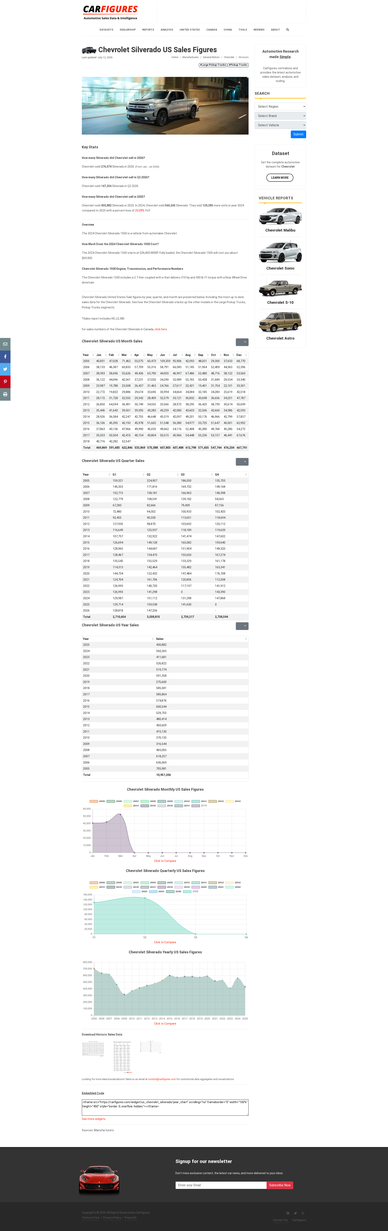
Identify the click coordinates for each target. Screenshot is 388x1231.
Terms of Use (91, 1217)
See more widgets (93, 1119)
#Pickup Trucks (238, 65)
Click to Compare (165, 860)
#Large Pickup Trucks (213, 65)
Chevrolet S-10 (280, 302)
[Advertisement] (231, 12)
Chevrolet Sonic (280, 268)
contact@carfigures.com (162, 1079)
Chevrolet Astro (280, 338)
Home (175, 57)
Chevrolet (229, 57)
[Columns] (245, 342)
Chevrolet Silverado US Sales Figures (156, 50)
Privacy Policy (112, 1217)
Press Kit (130, 1217)
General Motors (211, 57)
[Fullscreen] (238, 342)
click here (161, 329)
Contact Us (280, 1220)
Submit (298, 134)
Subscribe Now (280, 1185)
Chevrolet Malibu (280, 230)
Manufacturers (190, 57)
